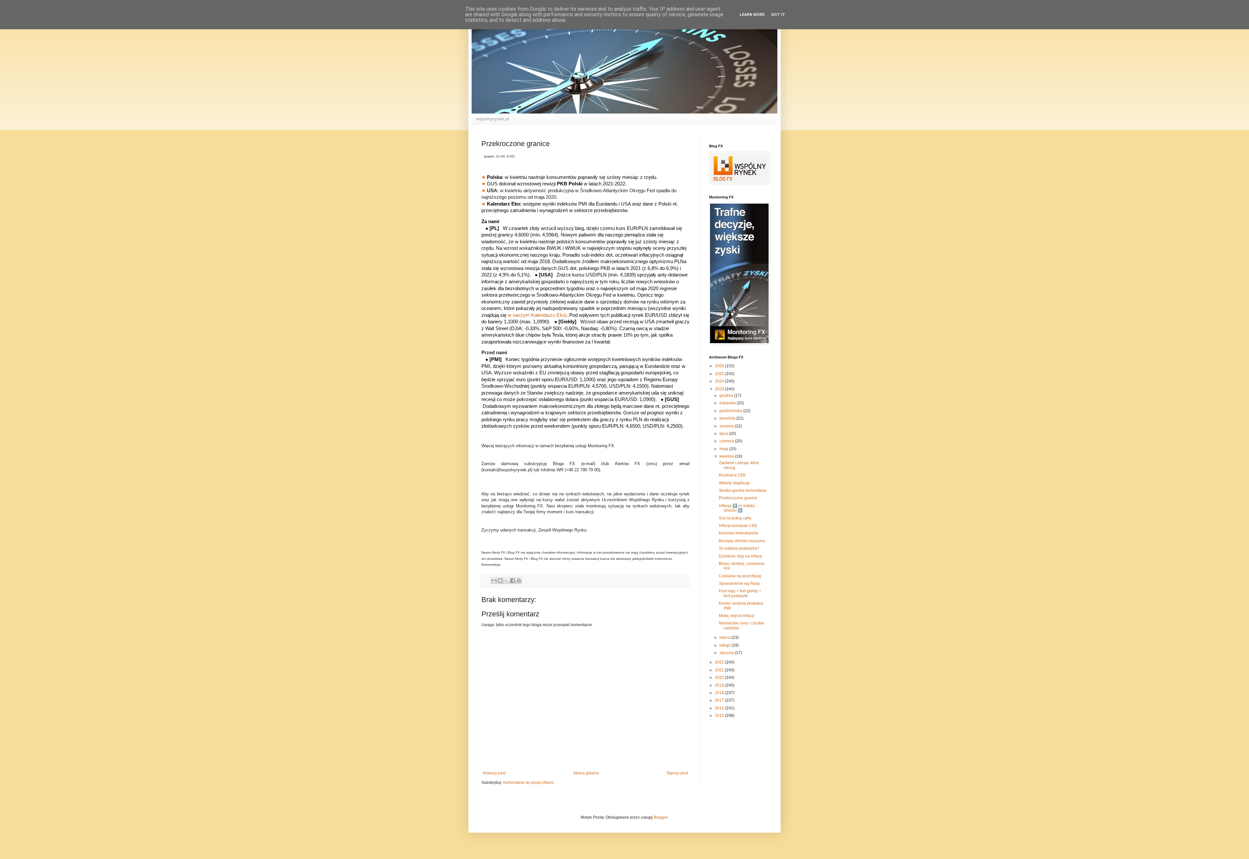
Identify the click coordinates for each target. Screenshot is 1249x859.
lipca (724, 433)
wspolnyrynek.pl (492, 118)
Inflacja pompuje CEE (738, 525)
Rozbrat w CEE (732, 475)
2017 (720, 700)
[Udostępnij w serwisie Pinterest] (519, 580)
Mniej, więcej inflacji (736, 615)
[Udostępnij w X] (506, 580)
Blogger (660, 817)
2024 (720, 381)
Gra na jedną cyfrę (735, 518)
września (727, 418)
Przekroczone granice (738, 498)
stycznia (727, 653)
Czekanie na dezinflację (740, 576)
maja (724, 449)
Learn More (752, 14)
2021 (720, 670)
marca (725, 637)
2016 (720, 708)
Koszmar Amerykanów (738, 533)
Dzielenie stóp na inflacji (740, 556)
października (731, 411)
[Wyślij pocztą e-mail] (494, 580)
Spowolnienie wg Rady (739, 583)
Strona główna (586, 773)
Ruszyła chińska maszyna (742, 541)
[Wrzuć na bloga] (500, 580)
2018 (720, 693)
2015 (720, 715)
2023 (720, 389)
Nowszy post (494, 773)
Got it (778, 14)
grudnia (726, 395)
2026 (720, 366)
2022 (720, 662)
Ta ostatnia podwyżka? (739, 548)
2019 (720, 685)
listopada (728, 403)
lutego (725, 645)
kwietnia (727, 456)
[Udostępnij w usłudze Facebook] (512, 580)
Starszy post (677, 773)
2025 (720, 373)
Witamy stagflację (734, 483)
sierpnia (727, 426)
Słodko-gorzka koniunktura (742, 490)
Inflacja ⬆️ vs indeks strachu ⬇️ (737, 508)
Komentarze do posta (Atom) (528, 782)
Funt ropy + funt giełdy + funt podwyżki (740, 593)
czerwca (727, 441)
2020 (720, 677)
